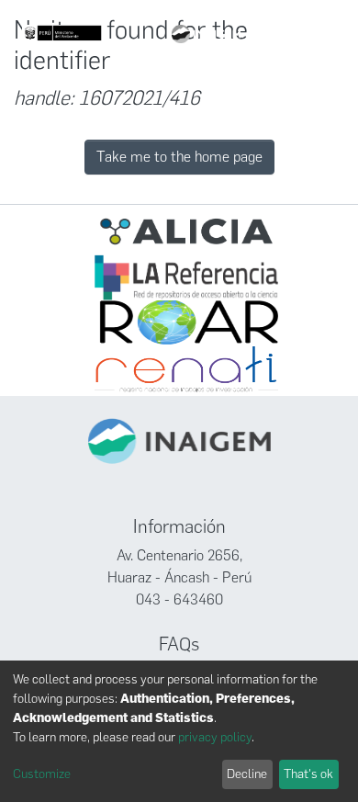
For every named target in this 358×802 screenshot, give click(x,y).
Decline (247, 774)
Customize (42, 774)
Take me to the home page (179, 156)
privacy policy (215, 737)
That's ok (308, 774)
